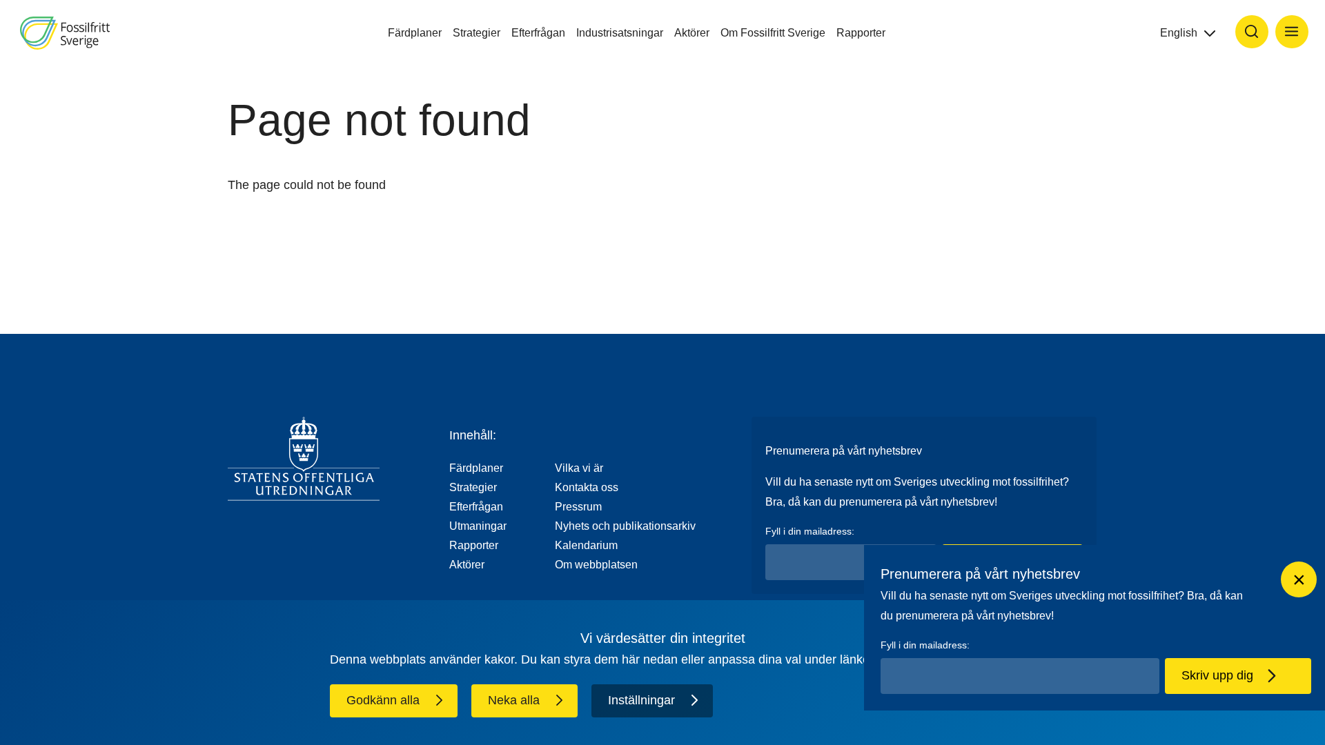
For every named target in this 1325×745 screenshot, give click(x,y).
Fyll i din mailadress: (809, 531)
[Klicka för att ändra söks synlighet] (1251, 31)
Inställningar (641, 700)
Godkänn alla (383, 700)
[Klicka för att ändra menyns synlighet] (1291, 31)
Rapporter (860, 33)
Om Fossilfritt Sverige (772, 33)
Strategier (476, 33)
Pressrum (578, 507)
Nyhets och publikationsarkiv (625, 526)
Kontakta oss (586, 487)
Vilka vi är (579, 468)
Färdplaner (415, 33)
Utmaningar (478, 526)
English (1178, 33)
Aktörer (691, 33)
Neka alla (514, 700)
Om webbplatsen (596, 564)
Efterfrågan (538, 33)
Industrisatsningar (619, 33)
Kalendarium (586, 545)
